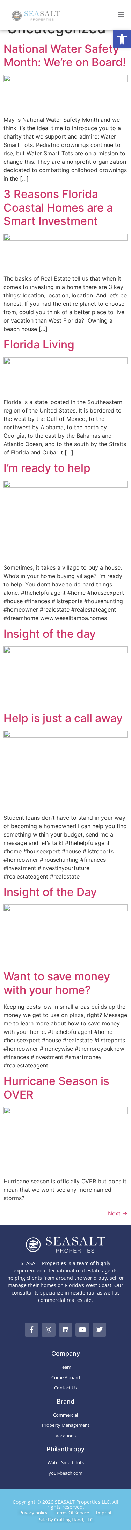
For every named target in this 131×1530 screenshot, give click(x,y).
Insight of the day (49, 634)
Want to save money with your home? (56, 983)
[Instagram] (49, 1330)
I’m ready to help (46, 468)
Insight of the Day (50, 892)
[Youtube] (82, 1330)
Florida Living (38, 344)
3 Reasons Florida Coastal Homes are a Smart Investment (58, 207)
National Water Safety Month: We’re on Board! (64, 55)
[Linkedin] (66, 1330)
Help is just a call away (63, 718)
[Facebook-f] (32, 1330)
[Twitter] (100, 1330)
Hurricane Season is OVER (56, 1087)
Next (118, 1213)
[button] (122, 39)
